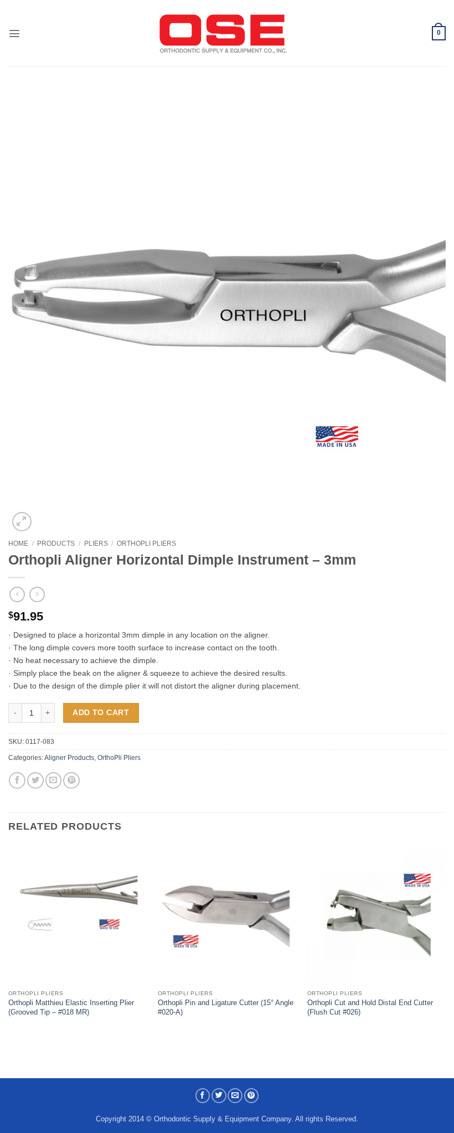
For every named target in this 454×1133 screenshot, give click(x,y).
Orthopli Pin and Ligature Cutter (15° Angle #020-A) (225, 1007)
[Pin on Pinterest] (71, 780)
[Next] (445, 941)
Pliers (96, 543)
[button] (14, 33)
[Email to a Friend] (53, 780)
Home (18, 543)
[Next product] (17, 595)
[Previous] (9, 941)
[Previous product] (37, 595)
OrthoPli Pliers (146, 543)
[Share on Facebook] (17, 780)
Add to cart (101, 712)
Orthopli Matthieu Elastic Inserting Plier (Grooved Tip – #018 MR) (71, 1007)
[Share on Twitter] (35, 780)
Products (56, 543)
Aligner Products (69, 757)
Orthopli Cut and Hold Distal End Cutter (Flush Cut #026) (370, 1007)
